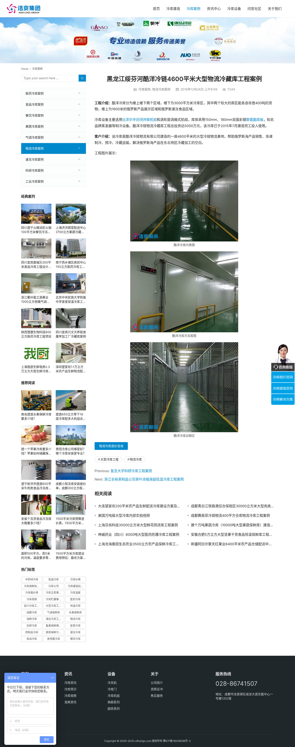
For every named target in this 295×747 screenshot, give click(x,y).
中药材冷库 (31, 579)
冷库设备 (234, 8)
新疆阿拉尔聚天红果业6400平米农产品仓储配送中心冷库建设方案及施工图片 (232, 544)
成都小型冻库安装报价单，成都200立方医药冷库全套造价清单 (71, 486)
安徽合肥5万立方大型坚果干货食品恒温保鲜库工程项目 (232, 534)
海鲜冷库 (32, 619)
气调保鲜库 (53, 612)
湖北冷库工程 (53, 619)
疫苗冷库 (75, 625)
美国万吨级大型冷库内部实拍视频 (124, 515)
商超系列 (114, 702)
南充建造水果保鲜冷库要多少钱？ (36, 416)
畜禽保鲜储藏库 (55, 625)
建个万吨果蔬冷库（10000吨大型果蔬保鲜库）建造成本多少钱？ (232, 525)
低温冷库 (53, 579)
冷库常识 (70, 689)
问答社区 (254, 8)
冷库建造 (173, 8)
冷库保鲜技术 (32, 586)
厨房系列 (114, 708)
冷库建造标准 (75, 586)
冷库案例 (193, 8)
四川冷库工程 (32, 605)
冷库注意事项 (53, 592)
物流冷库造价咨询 (111, 446)
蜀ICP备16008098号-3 (177, 740)
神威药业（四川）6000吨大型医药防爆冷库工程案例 (138, 534)
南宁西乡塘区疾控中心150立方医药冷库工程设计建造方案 (71, 264)
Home (24, 68)
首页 (156, 8)
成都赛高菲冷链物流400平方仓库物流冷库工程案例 (230, 515)
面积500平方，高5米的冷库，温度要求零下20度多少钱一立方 (36, 556)
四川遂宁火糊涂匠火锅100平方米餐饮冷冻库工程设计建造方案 (36, 230)
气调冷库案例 (34, 137)
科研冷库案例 (34, 170)
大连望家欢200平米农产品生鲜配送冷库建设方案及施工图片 (139, 506)
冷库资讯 (70, 682)
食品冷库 (32, 638)
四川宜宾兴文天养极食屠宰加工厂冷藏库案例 (71, 334)
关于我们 (275, 8)
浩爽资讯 (70, 702)
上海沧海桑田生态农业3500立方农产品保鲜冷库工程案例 (139, 544)
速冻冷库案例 (34, 159)
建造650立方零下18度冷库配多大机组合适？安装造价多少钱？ (71, 416)
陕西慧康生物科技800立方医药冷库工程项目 (36, 334)
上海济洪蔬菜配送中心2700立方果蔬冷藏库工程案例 (71, 230)
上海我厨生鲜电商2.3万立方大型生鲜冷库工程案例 (36, 369)
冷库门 (112, 689)
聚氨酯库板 (254, 119)
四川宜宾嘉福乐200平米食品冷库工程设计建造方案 (36, 264)
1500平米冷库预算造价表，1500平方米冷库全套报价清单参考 (70, 521)
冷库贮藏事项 (53, 599)
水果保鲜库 (75, 612)
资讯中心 (214, 8)
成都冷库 (32, 612)
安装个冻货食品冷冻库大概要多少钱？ (36, 521)
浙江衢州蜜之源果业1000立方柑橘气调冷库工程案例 (35, 299)
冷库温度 (75, 592)
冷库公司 (53, 586)
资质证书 (157, 689)
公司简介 (157, 682)
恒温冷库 (75, 605)
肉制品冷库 (31, 632)
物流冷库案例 (161, 89)
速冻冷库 (75, 632)
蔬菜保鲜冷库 (53, 632)
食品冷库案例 (34, 104)
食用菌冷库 (53, 638)
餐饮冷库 (75, 638)
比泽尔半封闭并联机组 (139, 119)
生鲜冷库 (32, 625)
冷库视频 (32, 599)
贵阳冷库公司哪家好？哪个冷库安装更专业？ (71, 451)
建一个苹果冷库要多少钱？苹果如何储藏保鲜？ (36, 451)
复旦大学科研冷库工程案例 (131, 471)
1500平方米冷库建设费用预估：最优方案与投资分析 (71, 556)
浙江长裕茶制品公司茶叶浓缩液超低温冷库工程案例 (144, 479)
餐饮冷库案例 (34, 115)
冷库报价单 (31, 592)
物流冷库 (136, 459)
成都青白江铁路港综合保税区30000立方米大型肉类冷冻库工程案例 (232, 506)
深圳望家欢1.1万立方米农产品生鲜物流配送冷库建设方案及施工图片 (71, 369)
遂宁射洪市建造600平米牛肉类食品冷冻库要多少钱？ (36, 486)
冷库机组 (114, 695)
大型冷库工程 (109, 459)
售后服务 (157, 695)
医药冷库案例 (34, 93)
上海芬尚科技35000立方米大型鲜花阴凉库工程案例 (138, 525)
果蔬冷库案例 (34, 126)
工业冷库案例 (34, 181)
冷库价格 (75, 579)
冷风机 (112, 682)
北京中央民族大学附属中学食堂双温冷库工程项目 (71, 299)
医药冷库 (75, 599)
